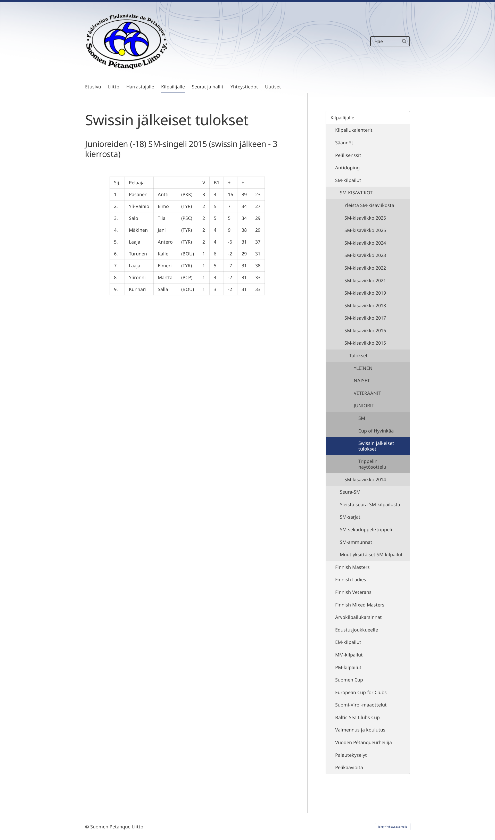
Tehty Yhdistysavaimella (393, 826)
